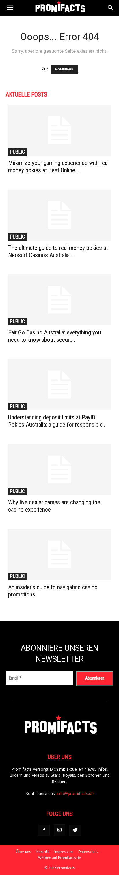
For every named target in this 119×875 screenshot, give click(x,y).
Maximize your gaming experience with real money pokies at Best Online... (58, 166)
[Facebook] (44, 830)
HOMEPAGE (64, 69)
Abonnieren (94, 678)
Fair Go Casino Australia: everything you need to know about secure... (54, 336)
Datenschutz (88, 851)
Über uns (23, 851)
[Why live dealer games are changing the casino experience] (59, 469)
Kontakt (42, 851)
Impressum (63, 851)
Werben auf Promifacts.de (59, 857)
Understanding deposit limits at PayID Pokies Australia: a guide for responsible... (57, 421)
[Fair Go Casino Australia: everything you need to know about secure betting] (59, 299)
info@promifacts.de (75, 793)
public (17, 152)
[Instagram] (59, 830)
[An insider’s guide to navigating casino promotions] (59, 554)
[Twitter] (75, 830)
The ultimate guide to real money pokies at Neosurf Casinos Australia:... (58, 251)
